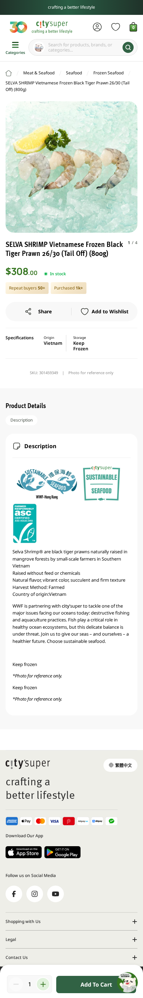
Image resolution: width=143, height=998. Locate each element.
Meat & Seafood (38, 73)
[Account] (97, 27)
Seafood (74, 73)
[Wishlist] (116, 27)
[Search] (128, 47)
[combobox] (83, 47)
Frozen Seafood (108, 73)
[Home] (9, 73)
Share (45, 311)
